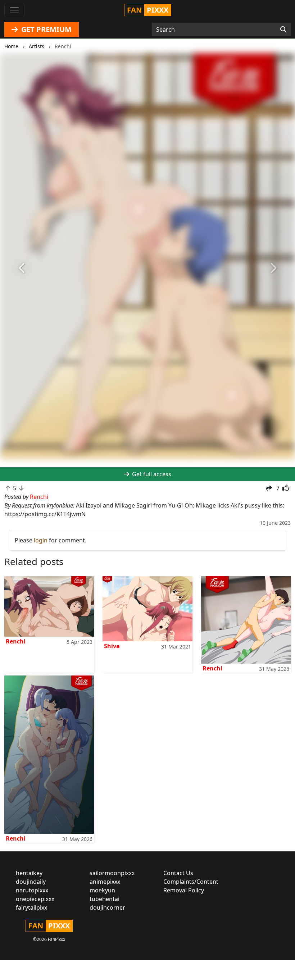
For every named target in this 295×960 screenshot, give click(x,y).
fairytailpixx (31, 907)
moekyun (102, 890)
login (40, 540)
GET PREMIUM (45, 29)
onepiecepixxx (35, 899)
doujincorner (107, 907)
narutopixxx (32, 890)
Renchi (16, 641)
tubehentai (104, 899)
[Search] (283, 29)
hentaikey (29, 873)
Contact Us (178, 873)
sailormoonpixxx (112, 873)
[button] (22, 268)
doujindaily (31, 882)
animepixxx (105, 882)
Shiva (112, 646)
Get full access (151, 474)
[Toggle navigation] (14, 10)
